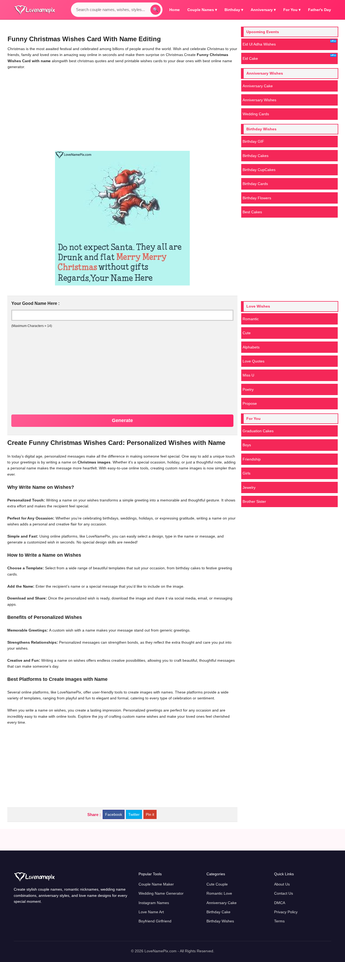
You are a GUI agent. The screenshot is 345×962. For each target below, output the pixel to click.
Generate (122, 420)
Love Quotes (253, 361)
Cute (247, 333)
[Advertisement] (122, 110)
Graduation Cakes (258, 431)
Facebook (113, 814)
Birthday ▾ (234, 10)
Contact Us (283, 893)
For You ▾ (292, 10)
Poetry (248, 389)
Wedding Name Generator (161, 893)
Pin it (150, 814)
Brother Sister (254, 501)
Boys (247, 445)
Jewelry (249, 487)
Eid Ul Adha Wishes (259, 44)
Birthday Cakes (255, 156)
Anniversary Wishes (259, 100)
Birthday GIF (253, 141)
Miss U (248, 375)
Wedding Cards (256, 114)
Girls (246, 473)
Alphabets (251, 347)
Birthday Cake (218, 912)
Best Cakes (252, 212)
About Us (282, 884)
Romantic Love (219, 893)
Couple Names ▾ (202, 10)
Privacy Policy (286, 912)
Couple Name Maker (156, 884)
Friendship (252, 459)
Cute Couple (217, 884)
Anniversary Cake (258, 86)
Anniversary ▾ (263, 10)
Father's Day (319, 10)
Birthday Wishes (220, 921)
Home (174, 10)
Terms (279, 921)
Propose (250, 403)
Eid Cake (250, 58)
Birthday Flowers (257, 198)
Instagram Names (154, 903)
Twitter (134, 814)
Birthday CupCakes (259, 170)
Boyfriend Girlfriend (155, 921)
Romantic (251, 319)
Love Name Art (151, 912)
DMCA (279, 903)
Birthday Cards (255, 184)
